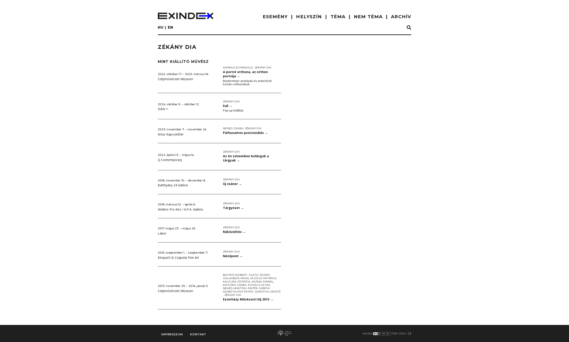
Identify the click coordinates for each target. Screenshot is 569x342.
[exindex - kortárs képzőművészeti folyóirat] (185, 16)
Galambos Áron (236, 278)
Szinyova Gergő (267, 291)
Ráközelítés (234, 232)
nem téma (368, 16)
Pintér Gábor (259, 288)
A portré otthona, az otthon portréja (245, 74)
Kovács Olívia (259, 284)
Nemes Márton (234, 288)
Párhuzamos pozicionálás (245, 133)
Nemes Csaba (233, 128)
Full (227, 106)
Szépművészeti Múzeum (175, 79)
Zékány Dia (262, 67)
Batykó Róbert (235, 274)
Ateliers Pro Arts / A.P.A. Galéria (180, 209)
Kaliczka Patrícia (237, 281)
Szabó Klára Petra (238, 291)
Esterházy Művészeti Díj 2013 (248, 299)
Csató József (259, 274)
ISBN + (163, 109)
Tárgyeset (233, 208)
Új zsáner (232, 184)
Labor (162, 233)
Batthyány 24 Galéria (173, 185)
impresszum (172, 334)
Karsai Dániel (263, 281)
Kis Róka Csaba (235, 284)
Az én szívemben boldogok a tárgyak (246, 158)
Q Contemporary (170, 160)
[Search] (409, 27)
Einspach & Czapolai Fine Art (178, 257)
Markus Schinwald (238, 67)
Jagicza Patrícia (263, 278)
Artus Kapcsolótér (171, 134)
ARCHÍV (401, 16)
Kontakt (198, 334)
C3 (409, 333)
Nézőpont (233, 256)
